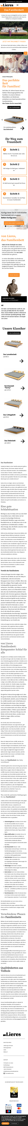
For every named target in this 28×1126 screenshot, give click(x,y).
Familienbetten (9, 1002)
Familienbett (11, 493)
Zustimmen (5, 1123)
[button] (17, 5)
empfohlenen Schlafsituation (9, 524)
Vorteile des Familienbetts (10, 571)
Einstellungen (8, 1119)
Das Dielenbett (9, 440)
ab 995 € (6, 357)
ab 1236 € (7, 443)
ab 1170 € (7, 390)
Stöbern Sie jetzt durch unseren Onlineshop (12, 53)
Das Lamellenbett (9, 354)
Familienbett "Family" (9, 387)
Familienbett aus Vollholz (7, 981)
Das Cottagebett (9, 415)
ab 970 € (6, 417)
